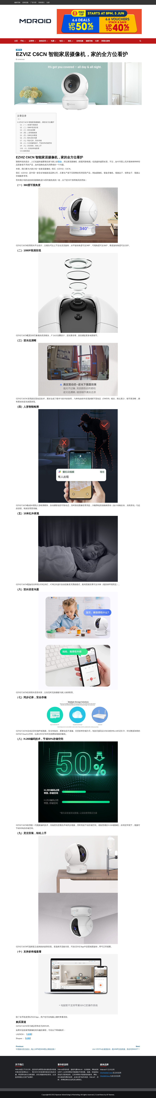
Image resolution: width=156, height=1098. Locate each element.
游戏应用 (42, 41)
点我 (29, 1034)
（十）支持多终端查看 (31, 148)
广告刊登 (33, 2)
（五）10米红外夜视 (29, 135)
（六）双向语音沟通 (29, 138)
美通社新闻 (105, 41)
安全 (60, 161)
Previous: (36, 1048)
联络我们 (41, 2)
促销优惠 (25, 2)
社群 (48, 2)
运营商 (31, 41)
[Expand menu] (25, 41)
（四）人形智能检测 (29, 133)
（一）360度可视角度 (30, 125)
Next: (116, 1048)
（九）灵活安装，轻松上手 (32, 146)
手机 (22, 41)
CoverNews (99, 1095)
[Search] (140, 41)
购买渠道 (26, 151)
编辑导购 (17, 2)
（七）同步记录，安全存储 (32, 140)
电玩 (61, 41)
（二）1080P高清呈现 (30, 127)
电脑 (52, 41)
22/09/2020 (21, 59)
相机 (69, 41)
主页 (16, 41)
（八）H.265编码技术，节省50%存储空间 (37, 143)
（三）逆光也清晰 (28, 130)
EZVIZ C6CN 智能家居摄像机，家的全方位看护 (36, 122)
